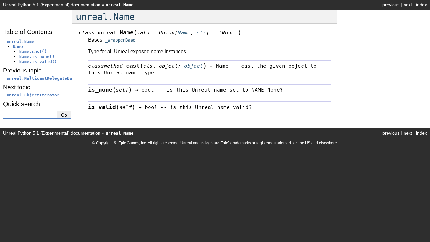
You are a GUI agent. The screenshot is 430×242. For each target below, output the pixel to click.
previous (390, 4)
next (408, 4)
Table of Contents (27, 31)
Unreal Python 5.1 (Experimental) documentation (51, 4)
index (421, 4)
